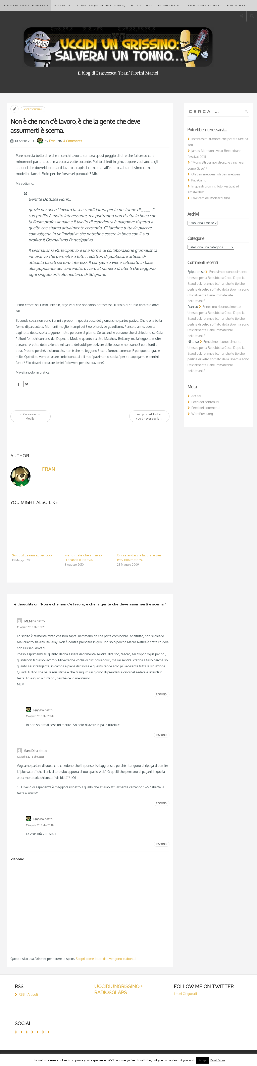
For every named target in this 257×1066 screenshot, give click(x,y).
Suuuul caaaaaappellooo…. (33, 555)
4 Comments (72, 141)
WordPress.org (202, 414)
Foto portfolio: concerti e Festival (156, 5)
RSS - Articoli (28, 994)
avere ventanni (33, 109)
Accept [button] (203, 1060)
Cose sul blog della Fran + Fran (25, 5)
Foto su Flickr (237, 5)
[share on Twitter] (26, 384)
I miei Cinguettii (185, 994)
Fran (52, 141)
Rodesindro (62, 5)
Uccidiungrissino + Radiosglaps (118, 989)
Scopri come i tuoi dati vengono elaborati (106, 959)
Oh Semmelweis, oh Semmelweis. (216, 174)
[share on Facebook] (18, 384)
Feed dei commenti (205, 408)
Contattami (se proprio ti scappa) (101, 5)
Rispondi (161, 694)
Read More (217, 1060)
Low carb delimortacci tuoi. (210, 198)
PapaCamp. (199, 180)
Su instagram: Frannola (204, 5)
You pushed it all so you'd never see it (149, 416)
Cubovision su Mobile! (30, 416)
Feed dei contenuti (205, 402)
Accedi (196, 396)
